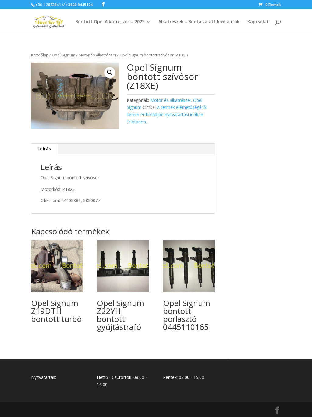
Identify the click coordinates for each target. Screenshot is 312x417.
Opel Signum (63, 55)
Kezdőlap (39, 55)
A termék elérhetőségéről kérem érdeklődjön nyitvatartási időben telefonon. (167, 114)
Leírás (44, 148)
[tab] (44, 149)
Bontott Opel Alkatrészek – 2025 (109, 22)
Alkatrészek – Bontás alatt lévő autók (198, 22)
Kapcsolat (258, 22)
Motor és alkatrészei (97, 55)
